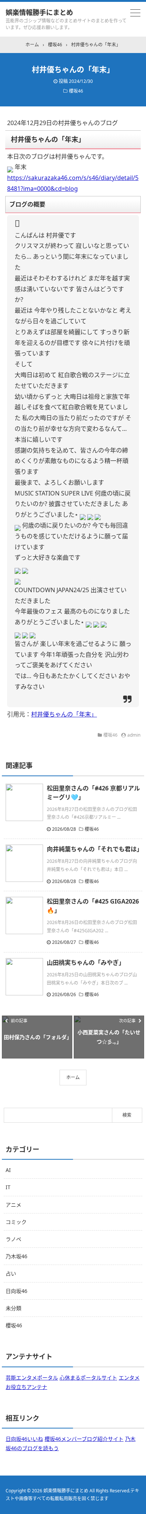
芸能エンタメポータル (32, 1377)
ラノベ (13, 1239)
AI (8, 1169)
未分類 (13, 1308)
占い (11, 1273)
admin (133, 735)
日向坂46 (16, 1290)
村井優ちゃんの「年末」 (64, 714)
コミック (16, 1221)
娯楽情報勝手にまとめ (39, 12)
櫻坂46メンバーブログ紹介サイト (84, 1438)
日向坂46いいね (24, 1438)
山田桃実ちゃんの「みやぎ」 (86, 962)
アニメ (13, 1204)
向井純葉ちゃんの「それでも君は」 (95, 849)
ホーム (73, 1077)
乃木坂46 (16, 1256)
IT (8, 1187)
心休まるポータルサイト (88, 1377)
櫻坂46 (76, 91)
